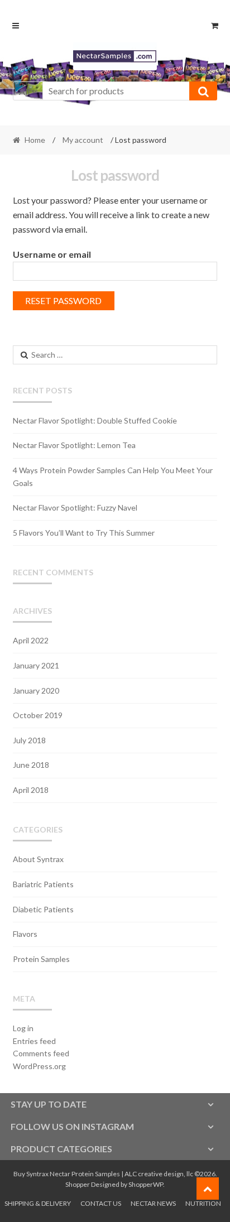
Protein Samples (41, 959)
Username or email (52, 254)
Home (35, 140)
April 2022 (31, 640)
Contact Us (100, 1203)
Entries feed (34, 1041)
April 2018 (31, 790)
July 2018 (29, 740)
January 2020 (36, 690)
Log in (23, 1028)
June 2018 (31, 764)
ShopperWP (145, 1184)
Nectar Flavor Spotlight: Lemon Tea (74, 445)
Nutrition (203, 1203)
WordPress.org (39, 1066)
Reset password (63, 300)
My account (83, 140)
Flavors (25, 934)
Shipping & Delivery (37, 1203)
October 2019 (38, 715)
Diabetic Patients (43, 909)
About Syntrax (38, 859)
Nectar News (153, 1203)
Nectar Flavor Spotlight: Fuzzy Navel (75, 507)
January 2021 (36, 665)
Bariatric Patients (43, 884)
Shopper (77, 1184)
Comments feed (41, 1053)
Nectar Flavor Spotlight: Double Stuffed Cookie (95, 420)
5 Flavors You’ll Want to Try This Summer (84, 532)
